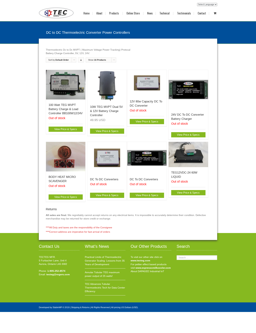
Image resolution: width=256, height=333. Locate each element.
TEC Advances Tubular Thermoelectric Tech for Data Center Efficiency (105, 288)
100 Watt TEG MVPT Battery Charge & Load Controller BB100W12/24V (66, 109)
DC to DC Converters (104, 179)
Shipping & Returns (80, 307)
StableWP (57, 307)
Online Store (133, 13)
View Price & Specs (65, 129)
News (150, 13)
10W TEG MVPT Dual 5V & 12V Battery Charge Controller (106, 111)
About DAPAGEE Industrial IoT (147, 271)
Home (86, 13)
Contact (202, 13)
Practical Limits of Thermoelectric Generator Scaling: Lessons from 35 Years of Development (105, 261)
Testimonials (184, 13)
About (99, 13)
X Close (4, 313)
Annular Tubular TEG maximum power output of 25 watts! (102, 274)
